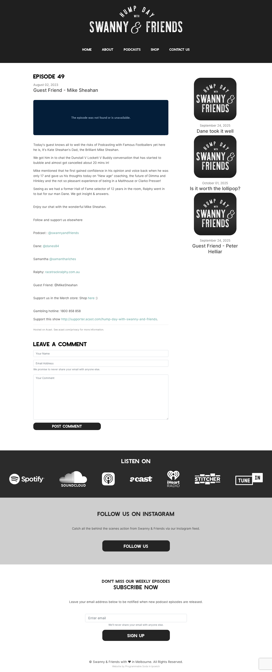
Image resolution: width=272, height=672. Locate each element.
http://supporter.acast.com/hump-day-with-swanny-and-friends (109, 319)
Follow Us (136, 546)
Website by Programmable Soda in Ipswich (136, 666)
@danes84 (51, 246)
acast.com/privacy (68, 329)
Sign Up (136, 635)
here (91, 298)
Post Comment (67, 426)
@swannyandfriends (63, 233)
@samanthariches (62, 259)
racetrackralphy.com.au (62, 272)
